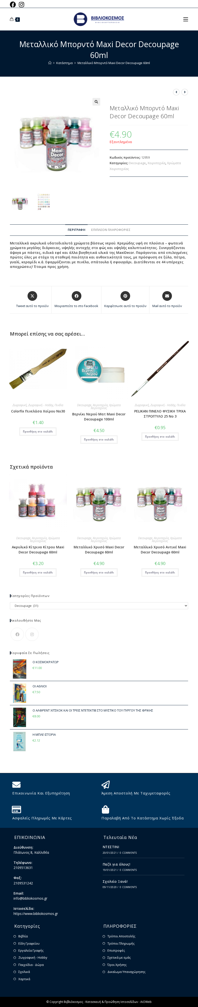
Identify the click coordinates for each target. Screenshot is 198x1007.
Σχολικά (24, 972)
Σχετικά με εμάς (119, 957)
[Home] (49, 63)
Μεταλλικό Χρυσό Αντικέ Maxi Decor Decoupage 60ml (160, 549)
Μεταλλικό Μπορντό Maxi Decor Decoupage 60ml (114, 63)
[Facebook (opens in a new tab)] (13, 4)
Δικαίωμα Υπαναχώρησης (126, 972)
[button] (96, 102)
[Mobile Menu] (185, 19)
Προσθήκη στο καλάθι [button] (38, 431)
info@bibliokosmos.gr (30, 898)
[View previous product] (176, 92)
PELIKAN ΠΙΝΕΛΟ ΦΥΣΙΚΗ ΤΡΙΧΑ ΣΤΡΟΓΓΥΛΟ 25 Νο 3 (160, 414)
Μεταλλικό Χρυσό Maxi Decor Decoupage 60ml (99, 549)
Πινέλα (59, 405)
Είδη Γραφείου (29, 943)
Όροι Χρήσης (117, 965)
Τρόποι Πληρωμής (120, 943)
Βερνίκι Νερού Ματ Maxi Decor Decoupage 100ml (99, 416)
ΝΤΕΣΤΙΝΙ (111, 847)
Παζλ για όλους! (116, 864)
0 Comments (128, 852)
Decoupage (137, 163)
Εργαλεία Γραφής (30, 950)
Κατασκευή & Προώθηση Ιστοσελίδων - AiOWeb (118, 1002)
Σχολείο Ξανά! (115, 881)
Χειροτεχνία (156, 163)
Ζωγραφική (20, 405)
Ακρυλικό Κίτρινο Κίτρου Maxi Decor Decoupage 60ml (38, 549)
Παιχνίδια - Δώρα (31, 965)
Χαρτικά (24, 979)
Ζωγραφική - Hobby (40, 405)
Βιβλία (23, 936)
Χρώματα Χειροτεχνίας (106, 406)
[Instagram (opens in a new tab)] (21, 4)
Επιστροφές (116, 950)
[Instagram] (32, 634)
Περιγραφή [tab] (76, 230)
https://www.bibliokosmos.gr (36, 913)
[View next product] (184, 92)
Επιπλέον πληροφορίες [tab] (110, 230)
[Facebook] (17, 634)
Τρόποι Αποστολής (121, 936)
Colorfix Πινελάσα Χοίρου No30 (38, 411)
